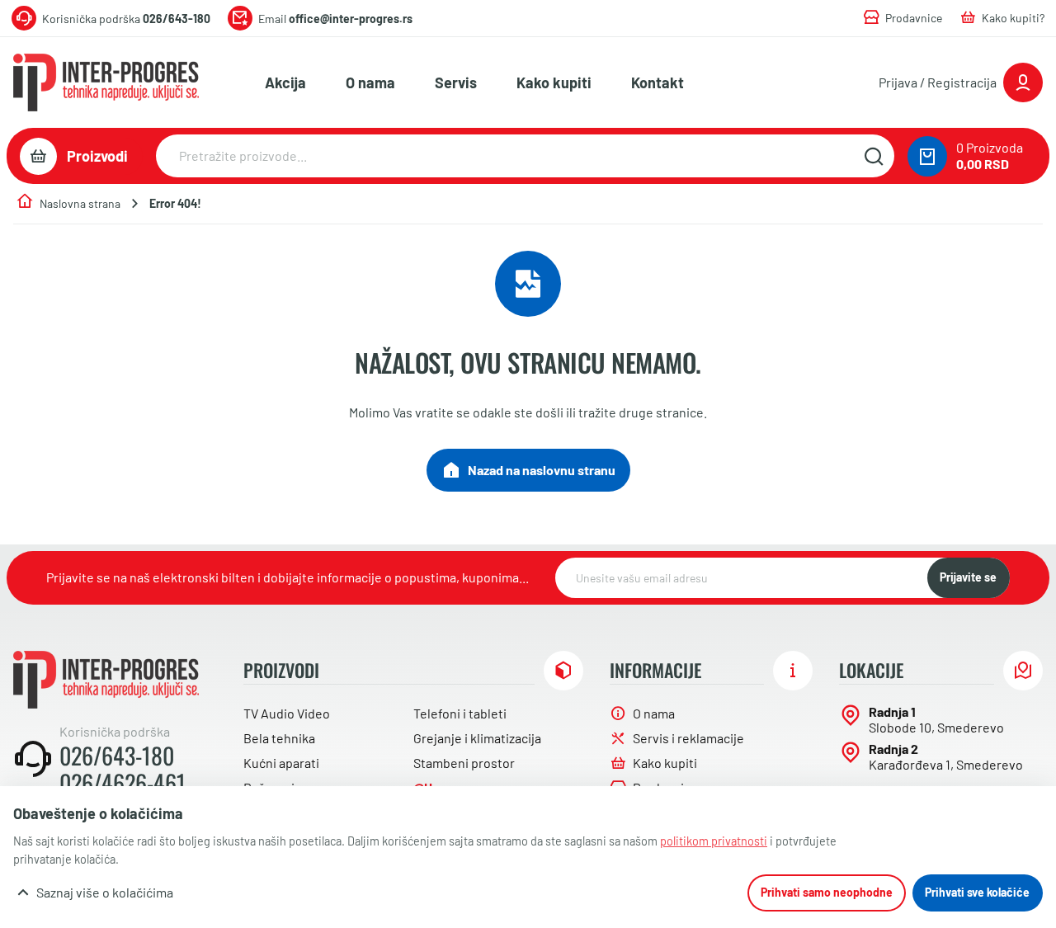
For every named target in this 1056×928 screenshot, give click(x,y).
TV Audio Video (286, 713)
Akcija (285, 82)
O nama (370, 82)
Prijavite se (968, 577)
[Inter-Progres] (106, 82)
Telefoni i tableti (460, 713)
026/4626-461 (122, 783)
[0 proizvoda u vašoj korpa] (927, 156)
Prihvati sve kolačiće (977, 892)
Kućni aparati (281, 762)
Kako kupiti (554, 82)
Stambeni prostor (464, 762)
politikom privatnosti (713, 841)
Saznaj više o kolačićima (104, 892)
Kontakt (657, 82)
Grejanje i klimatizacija (477, 738)
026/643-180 (116, 756)
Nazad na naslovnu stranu (541, 470)
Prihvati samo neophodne (827, 892)
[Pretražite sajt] (873, 155)
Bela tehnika (279, 738)
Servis (456, 82)
